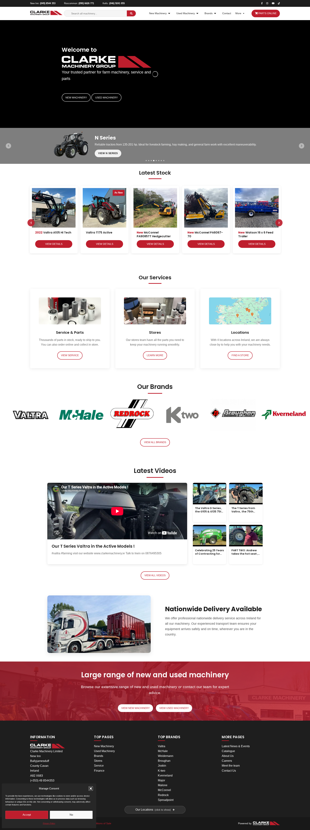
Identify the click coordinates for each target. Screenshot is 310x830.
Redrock (163, 795)
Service (99, 765)
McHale (163, 751)
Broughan (164, 760)
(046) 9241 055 (117, 3)
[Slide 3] (151, 160)
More (238, 13)
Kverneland (165, 775)
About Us (228, 755)
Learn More (155, 355)
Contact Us (229, 770)
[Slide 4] (153, 160)
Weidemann (165, 755)
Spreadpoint (165, 799)
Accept (27, 814)
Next (279, 222)
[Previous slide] (8, 146)
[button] (91, 788)
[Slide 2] (148, 160)
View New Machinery (135, 708)
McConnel (164, 790)
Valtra (161, 746)
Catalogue (228, 751)
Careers (227, 760)
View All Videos (155, 575)
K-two (161, 770)
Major (161, 780)
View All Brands (155, 442)
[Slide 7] (161, 160)
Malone (162, 785)
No (71, 814)
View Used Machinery (174, 708)
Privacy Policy (49, 823)
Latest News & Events (236, 746)
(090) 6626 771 (86, 3)
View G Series (108, 155)
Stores (98, 760)
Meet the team (231, 765)
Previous (31, 222)
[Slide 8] (163, 160)
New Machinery (158, 13)
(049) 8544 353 (47, 3)
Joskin (162, 765)
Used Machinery (185, 13)
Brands (209, 13)
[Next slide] (301, 146)
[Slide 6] (158, 160)
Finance (99, 770)
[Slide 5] (156, 160)
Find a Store (240, 355)
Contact (226, 13)
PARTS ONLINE (267, 13)
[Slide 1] (146, 160)
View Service (70, 355)
